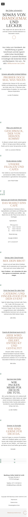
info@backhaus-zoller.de (14, 485)
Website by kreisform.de (14, 512)
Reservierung (13, 234)
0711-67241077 (13, 242)
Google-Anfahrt (13, 238)
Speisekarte (13, 221)
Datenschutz (14, 502)
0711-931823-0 (16, 483)
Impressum (14, 499)
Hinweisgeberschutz (14, 505)
